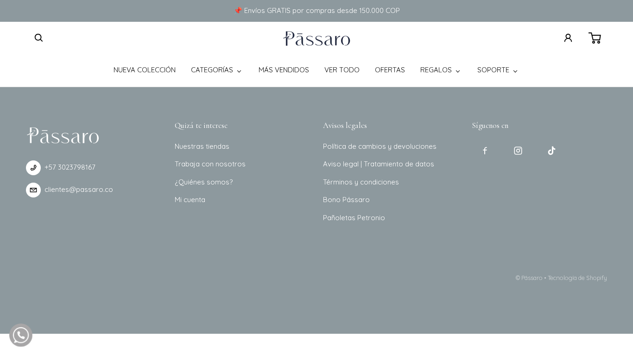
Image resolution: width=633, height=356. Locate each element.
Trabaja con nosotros (210, 163)
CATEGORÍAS (212, 69)
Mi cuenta (190, 199)
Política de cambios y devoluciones (380, 146)
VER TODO (342, 69)
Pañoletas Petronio (354, 217)
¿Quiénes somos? (204, 182)
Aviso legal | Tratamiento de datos (378, 163)
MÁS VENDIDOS (284, 69)
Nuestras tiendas (202, 146)
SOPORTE (493, 69)
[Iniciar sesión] (568, 38)
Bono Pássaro (346, 199)
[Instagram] (518, 151)
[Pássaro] (316, 38)
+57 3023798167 (69, 167)
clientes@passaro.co (78, 189)
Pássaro (532, 277)
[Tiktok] (551, 151)
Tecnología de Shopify (577, 277)
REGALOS (436, 69)
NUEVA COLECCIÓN (145, 69)
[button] (39, 38)
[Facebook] (485, 151)
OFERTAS (390, 69)
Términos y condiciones (361, 182)
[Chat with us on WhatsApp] (20, 335)
